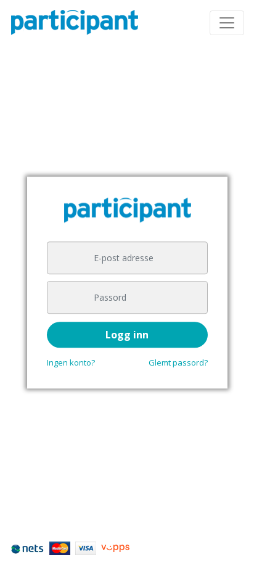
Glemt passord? (178, 362)
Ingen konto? (71, 362)
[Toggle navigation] (227, 22)
